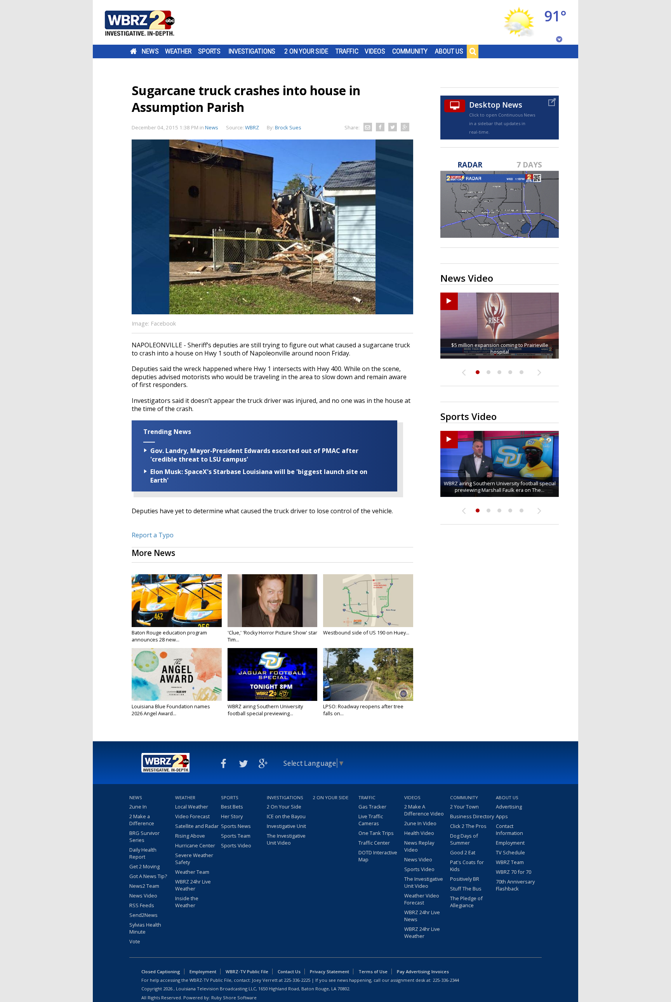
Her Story (232, 816)
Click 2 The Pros (468, 826)
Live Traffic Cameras (370, 820)
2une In (138, 806)
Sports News (236, 826)
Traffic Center (374, 842)
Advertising (509, 806)
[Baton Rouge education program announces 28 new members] (177, 600)
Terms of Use (373, 971)
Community (410, 51)
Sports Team (235, 835)
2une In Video (420, 823)
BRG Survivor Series (144, 836)
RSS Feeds (141, 905)
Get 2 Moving (144, 866)
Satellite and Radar (197, 826)
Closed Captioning (160, 971)
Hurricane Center (195, 845)
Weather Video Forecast (421, 899)
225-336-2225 (297, 980)
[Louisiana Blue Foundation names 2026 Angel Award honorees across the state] (177, 674)
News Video (143, 895)
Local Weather (191, 806)
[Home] (149, 22)
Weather (178, 51)
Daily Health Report (142, 853)
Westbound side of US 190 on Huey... (366, 632)
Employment (510, 842)
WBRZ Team (510, 862)
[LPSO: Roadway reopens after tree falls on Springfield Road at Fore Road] (368, 674)
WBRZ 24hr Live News (422, 916)
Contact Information (509, 829)
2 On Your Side (306, 51)
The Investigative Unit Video (286, 839)
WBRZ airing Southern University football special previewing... (265, 710)
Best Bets (232, 806)
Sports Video (236, 845)
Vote (134, 941)
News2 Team (144, 885)
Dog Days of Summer (464, 839)
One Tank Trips (376, 832)
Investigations (252, 51)
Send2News (143, 914)
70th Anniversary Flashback (515, 885)
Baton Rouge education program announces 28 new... (169, 636)
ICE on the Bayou (286, 816)
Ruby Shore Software (234, 997)
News (150, 51)
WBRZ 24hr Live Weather (193, 885)
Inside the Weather (186, 902)
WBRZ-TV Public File (247, 971)
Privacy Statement (329, 971)
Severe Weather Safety (194, 859)
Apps (502, 816)
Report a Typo (153, 535)
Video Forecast (192, 816)
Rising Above (190, 835)
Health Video (419, 832)
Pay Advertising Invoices (423, 971)
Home (133, 51)
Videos (375, 51)
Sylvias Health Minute (145, 928)
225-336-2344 (446, 980)
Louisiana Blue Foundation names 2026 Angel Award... (171, 710)
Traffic (347, 51)
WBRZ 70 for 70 (513, 871)
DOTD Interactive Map (377, 856)
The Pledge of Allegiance (466, 902)
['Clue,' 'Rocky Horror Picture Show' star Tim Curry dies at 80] (273, 600)
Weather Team (192, 871)
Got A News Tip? (148, 876)
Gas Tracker (372, 806)
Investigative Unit (286, 826)
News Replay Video (419, 846)
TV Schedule (510, 852)
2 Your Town (464, 806)
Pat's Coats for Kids (467, 866)
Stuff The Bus (466, 888)
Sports (209, 51)
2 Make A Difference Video (424, 810)
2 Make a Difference (141, 820)
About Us (449, 51)
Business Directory (472, 816)
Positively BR (464, 878)
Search (472, 51)
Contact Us (289, 971)
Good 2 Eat (462, 852)
